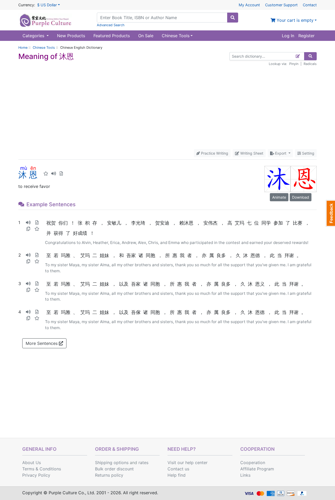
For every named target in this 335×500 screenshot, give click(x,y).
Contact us (178, 468)
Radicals (310, 64)
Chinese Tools (44, 48)
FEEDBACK (330, 213)
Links (245, 475)
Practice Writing (214, 153)
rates (143, 462)
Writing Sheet (251, 153)
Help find (177, 475)
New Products (71, 35)
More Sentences (42, 343)
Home (22, 48)
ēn (33, 168)
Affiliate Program (257, 468)
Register (306, 35)
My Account (249, 5)
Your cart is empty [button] (294, 20)
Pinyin (293, 64)
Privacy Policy (36, 475)
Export (280, 153)
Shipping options (112, 462)
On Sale (145, 35)
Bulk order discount (114, 468)
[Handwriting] (298, 56)
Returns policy (109, 475)
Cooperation (252, 462)
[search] (232, 18)
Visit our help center (188, 462)
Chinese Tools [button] (175, 35)
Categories (34, 35)
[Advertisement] (167, 107)
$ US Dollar (47, 5)
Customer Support (281, 5)
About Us (31, 462)
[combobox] (162, 18)
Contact (310, 5)
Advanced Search (111, 25)
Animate (279, 197)
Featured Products (111, 35)
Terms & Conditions (41, 468)
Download (300, 197)
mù (23, 168)
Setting (307, 153)
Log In (288, 35)
